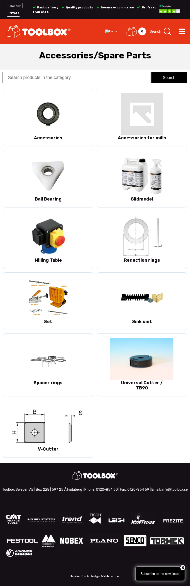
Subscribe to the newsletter (160, 574)
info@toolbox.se (175, 489)
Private (13, 13)
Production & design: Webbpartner (95, 576)
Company (14, 6)
